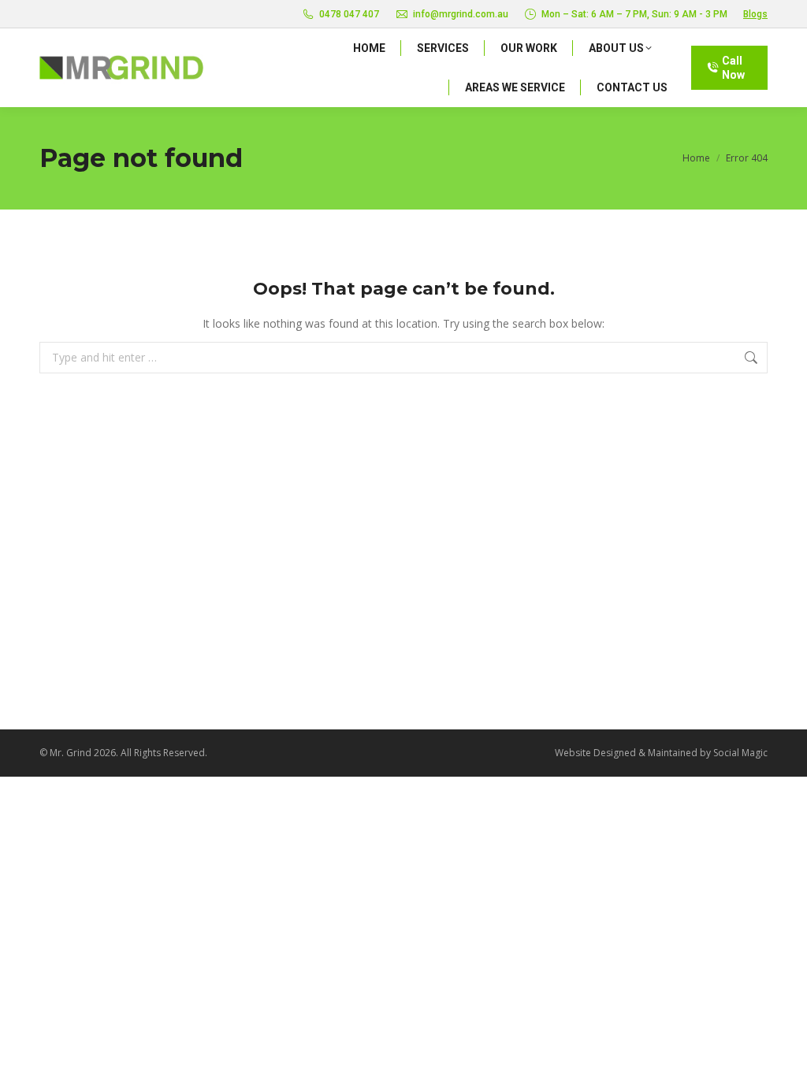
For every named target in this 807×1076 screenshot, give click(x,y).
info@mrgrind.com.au (460, 14)
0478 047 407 (349, 14)
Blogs (755, 14)
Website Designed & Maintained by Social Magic (661, 752)
